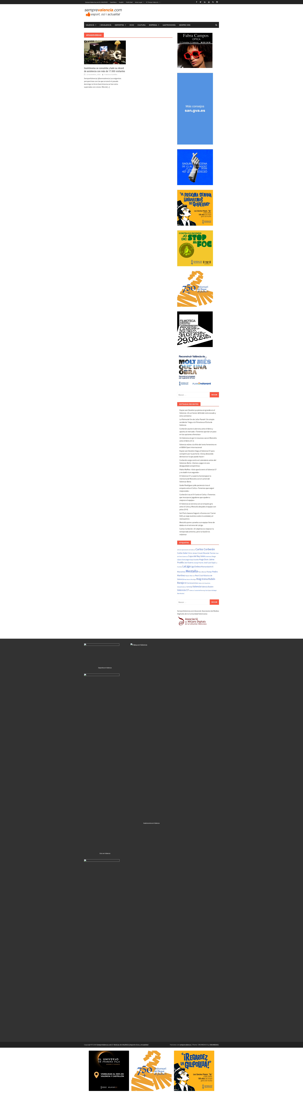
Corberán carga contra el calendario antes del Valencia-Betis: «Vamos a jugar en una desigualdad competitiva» (197, 463)
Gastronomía (169, 25)
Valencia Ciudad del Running (197, 590)
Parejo (209, 571)
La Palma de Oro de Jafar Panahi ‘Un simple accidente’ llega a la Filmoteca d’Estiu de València (196, 422)
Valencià (90, 25)
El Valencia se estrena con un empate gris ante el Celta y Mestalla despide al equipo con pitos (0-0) (197, 507)
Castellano (113, 2)
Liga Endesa (196, 566)
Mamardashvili (207, 566)
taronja (189, 587)
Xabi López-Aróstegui (211, 590)
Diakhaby (208, 556)
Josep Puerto (198, 563)
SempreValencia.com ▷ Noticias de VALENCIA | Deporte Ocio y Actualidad (122, 1045)
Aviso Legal (138, 2)
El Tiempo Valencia (152, 2)
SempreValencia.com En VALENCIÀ (96, 2)
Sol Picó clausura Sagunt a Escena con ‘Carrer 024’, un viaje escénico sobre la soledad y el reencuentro (197, 516)
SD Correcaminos (191, 583)
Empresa (153, 25)
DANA (202, 556)
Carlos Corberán (205, 549)
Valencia (197, 586)
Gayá (192, 560)
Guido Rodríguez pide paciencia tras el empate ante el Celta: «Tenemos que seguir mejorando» (196, 488)
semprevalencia (185, 1045)
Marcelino (181, 571)
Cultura (141, 25)
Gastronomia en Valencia (151, 823)
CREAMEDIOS (214, 1045)
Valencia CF (183, 590)
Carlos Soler (182, 553)
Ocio (131, 25)
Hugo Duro (203, 559)
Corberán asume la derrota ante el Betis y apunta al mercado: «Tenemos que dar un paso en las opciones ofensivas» (197, 432)
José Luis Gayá (209, 562)
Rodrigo (193, 579)
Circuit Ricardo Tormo (206, 553)
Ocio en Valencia (105, 853)
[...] (108, 87)
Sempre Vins (184, 25)
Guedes (196, 560)
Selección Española (204, 583)
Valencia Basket (207, 587)
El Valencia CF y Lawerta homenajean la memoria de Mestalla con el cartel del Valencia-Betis (195, 479)
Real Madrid (187, 579)
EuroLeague (186, 560)
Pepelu (187, 576)
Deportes (119, 25)
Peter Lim (192, 576)
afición (179, 550)
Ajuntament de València (188, 550)
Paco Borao (202, 572)
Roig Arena (202, 579)
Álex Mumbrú (180, 593)
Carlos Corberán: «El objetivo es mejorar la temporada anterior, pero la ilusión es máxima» (196, 532)
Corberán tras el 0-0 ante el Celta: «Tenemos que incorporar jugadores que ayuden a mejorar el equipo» (197, 497)
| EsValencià (105, 25)
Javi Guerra (188, 562)
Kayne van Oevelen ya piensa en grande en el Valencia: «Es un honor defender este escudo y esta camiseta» (197, 413)
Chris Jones (192, 553)
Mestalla (192, 571)
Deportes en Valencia (105, 668)
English (121, 2)
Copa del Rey (194, 556)
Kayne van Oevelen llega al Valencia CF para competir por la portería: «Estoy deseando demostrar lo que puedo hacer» (196, 454)
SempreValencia (181, 587)
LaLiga (186, 566)
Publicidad (129, 2)
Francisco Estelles (110, 74)
